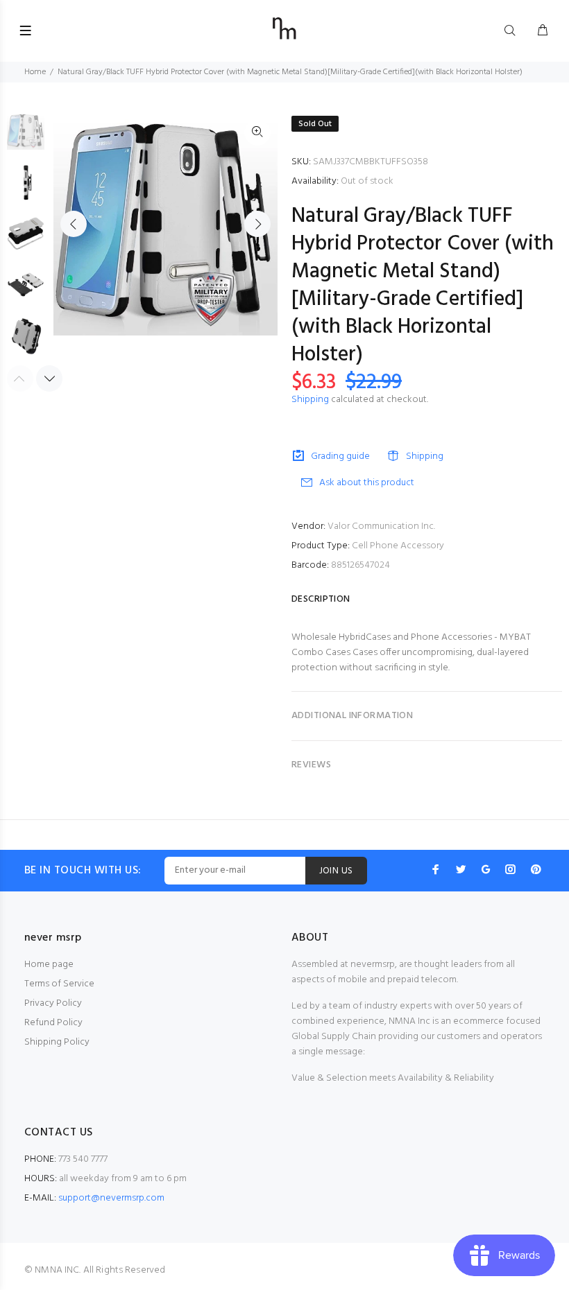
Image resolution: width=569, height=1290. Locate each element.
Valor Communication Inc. (381, 526)
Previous (73, 224)
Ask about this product (366, 483)
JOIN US (336, 871)
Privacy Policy (53, 1003)
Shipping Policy (57, 1042)
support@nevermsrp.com (111, 1198)
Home (35, 72)
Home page (49, 965)
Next (257, 224)
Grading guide (340, 456)
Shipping (310, 400)
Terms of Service (59, 984)
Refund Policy (53, 1023)
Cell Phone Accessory (398, 546)
